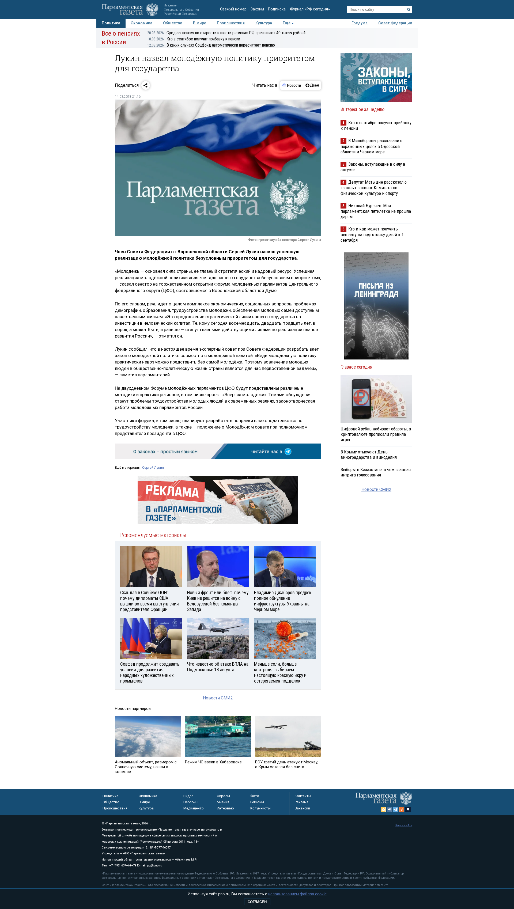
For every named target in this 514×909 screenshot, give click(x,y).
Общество (172, 23)
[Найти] (408, 9)
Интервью (225, 808)
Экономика (141, 23)
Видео (188, 796)
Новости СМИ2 (218, 697)
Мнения (223, 802)
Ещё (286, 23)
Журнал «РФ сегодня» (310, 9)
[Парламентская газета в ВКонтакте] (389, 809)
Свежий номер (233, 9)
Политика (111, 23)
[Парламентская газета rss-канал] (383, 809)
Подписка (277, 9)
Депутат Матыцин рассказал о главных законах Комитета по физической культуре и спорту (374, 187)
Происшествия (231, 23)
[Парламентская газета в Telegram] (395, 809)
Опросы (223, 796)
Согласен (257, 902)
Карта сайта (403, 825)
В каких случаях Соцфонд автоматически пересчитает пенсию (211, 45)
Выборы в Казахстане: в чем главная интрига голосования (376, 472)
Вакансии (302, 808)
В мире (199, 23)
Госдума (360, 23)
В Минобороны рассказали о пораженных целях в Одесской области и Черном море (371, 146)
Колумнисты (260, 808)
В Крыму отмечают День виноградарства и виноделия (369, 454)
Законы (257, 9)
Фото (254, 796)
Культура (263, 23)
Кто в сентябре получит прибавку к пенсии (193, 38)
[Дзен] (312, 85)
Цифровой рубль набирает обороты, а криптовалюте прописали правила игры (376, 434)
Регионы (257, 802)
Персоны (190, 802)
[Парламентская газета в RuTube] (408, 809)
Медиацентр (193, 808)
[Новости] (291, 85)
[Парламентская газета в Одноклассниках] (402, 809)
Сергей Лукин (153, 467)
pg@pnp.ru (154, 865)
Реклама (301, 802)
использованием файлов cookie (297, 894)
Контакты (303, 796)
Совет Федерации (395, 23)
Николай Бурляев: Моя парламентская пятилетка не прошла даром (376, 211)
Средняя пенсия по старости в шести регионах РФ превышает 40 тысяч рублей (226, 32)
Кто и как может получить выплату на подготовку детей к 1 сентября (372, 234)
